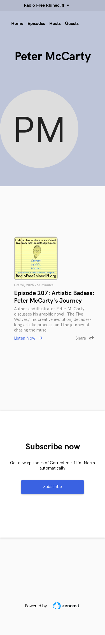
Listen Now (25, 338)
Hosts (55, 23)
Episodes (36, 23)
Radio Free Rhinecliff (45, 5)
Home (17, 23)
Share (81, 338)
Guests (72, 23)
